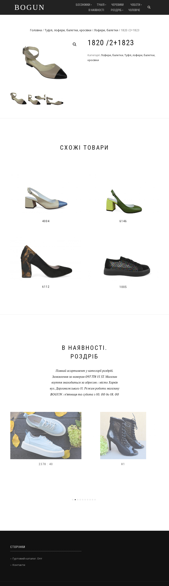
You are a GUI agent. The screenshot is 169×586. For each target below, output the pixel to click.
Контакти (19, 565)
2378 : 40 (46, 464)
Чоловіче (134, 10)
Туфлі (100, 4)
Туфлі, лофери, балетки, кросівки (68, 30)
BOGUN (29, 7)
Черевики (117, 4)
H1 (123, 464)
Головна (36, 30)
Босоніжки (83, 4)
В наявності (96, 10)
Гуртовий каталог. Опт (27, 558)
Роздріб (116, 10)
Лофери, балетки (106, 30)
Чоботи (135, 4)
